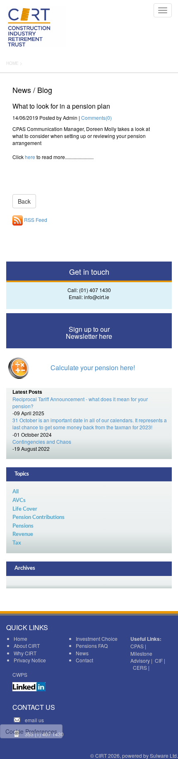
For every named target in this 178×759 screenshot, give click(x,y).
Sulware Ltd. (164, 755)
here (30, 156)
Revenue (22, 534)
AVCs (19, 500)
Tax (16, 543)
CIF (159, 660)
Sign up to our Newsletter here (89, 332)
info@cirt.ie (96, 296)
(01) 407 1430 (95, 289)
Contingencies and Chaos (41, 441)
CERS (140, 667)
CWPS (19, 674)
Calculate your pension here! (93, 367)
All (15, 492)
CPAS (137, 646)
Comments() (96, 117)
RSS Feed (35, 219)
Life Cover (24, 509)
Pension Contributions (38, 517)
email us (34, 719)
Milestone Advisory (141, 657)
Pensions (23, 526)
